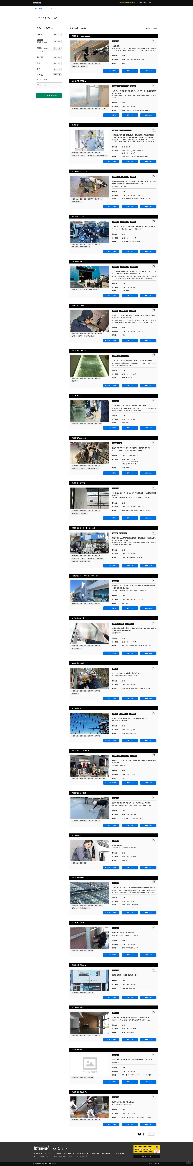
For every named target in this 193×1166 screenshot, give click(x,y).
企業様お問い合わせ (82, 1153)
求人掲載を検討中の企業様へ (128, 3)
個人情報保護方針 (69, 1153)
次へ (150, 1134)
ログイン (151, 3)
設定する (56, 34)
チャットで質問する (110, 71)
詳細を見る (148, 71)
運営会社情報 (38, 1153)
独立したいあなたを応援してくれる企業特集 (60, 1156)
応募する (129, 71)
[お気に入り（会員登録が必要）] (154, 40)
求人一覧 (41, 8)
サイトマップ (49, 1153)
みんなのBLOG (120, 1153)
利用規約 (58, 1153)
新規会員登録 (142, 3)
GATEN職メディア (107, 1153)
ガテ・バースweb (39, 1156)
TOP (36, 8)
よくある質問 (95, 1153)
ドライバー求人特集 (81, 1156)
